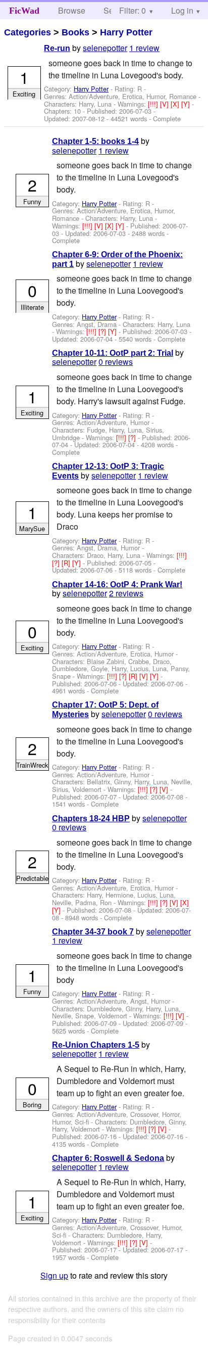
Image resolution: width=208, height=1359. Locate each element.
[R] (67, 563)
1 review (144, 48)
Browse (71, 10)
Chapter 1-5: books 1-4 (95, 141)
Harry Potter (126, 32)
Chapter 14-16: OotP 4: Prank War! (117, 584)
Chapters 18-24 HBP (91, 818)
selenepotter (105, 48)
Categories (27, 32)
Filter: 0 (132, 10)
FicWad (24, 11)
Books (75, 32)
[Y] (186, 104)
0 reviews (115, 361)
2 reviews (126, 593)
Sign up (54, 1275)
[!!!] (154, 104)
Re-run (57, 48)
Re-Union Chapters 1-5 (95, 1045)
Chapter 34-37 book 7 (93, 931)
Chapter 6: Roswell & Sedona (108, 1158)
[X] (176, 104)
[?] (103, 331)
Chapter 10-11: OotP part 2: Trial (112, 353)
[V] (165, 104)
